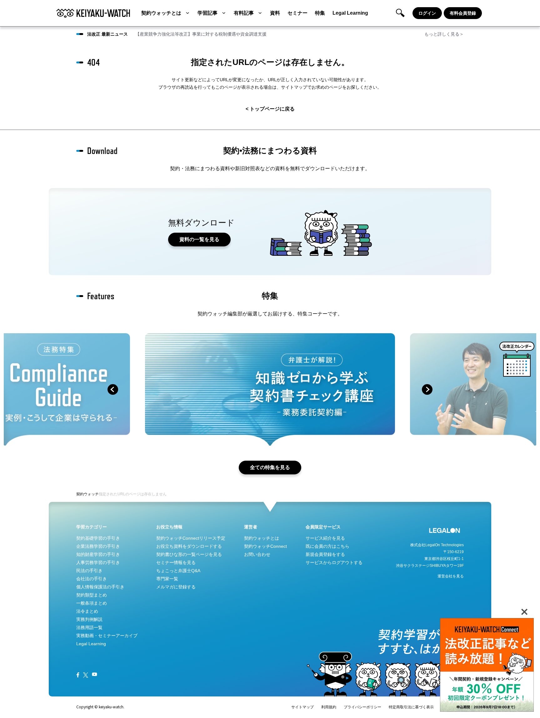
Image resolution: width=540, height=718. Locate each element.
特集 (320, 13)
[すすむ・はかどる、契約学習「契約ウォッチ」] (93, 13)
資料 (275, 13)
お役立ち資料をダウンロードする (189, 546)
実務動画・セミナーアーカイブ (107, 635)
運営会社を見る (451, 576)
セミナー (298, 13)
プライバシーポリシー (362, 707)
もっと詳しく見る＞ (444, 34)
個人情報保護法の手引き (100, 586)
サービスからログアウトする (334, 562)
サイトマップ (302, 707)
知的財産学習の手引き (98, 554)
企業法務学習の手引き (98, 546)
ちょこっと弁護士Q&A (178, 570)
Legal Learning (350, 13)
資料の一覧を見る (199, 239)
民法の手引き (89, 570)
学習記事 (208, 13)
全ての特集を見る (270, 467)
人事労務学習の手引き (98, 562)
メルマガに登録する (176, 586)
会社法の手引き (91, 578)
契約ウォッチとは (161, 13)
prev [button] (113, 389)
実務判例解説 (89, 619)
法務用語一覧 (89, 627)
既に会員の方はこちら (327, 546)
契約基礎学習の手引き (98, 538)
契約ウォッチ (87, 494)
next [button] (427, 389)
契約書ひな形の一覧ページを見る (189, 554)
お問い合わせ (257, 554)
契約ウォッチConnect (265, 546)
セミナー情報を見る (176, 562)
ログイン (427, 13)
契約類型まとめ (91, 594)
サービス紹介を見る (325, 538)
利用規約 (328, 707)
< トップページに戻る (270, 108)
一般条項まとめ (91, 603)
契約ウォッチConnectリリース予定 (190, 538)
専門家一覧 (167, 578)
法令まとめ (87, 611)
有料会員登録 (463, 13)
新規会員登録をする (325, 554)
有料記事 (244, 13)
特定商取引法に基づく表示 (411, 707)
